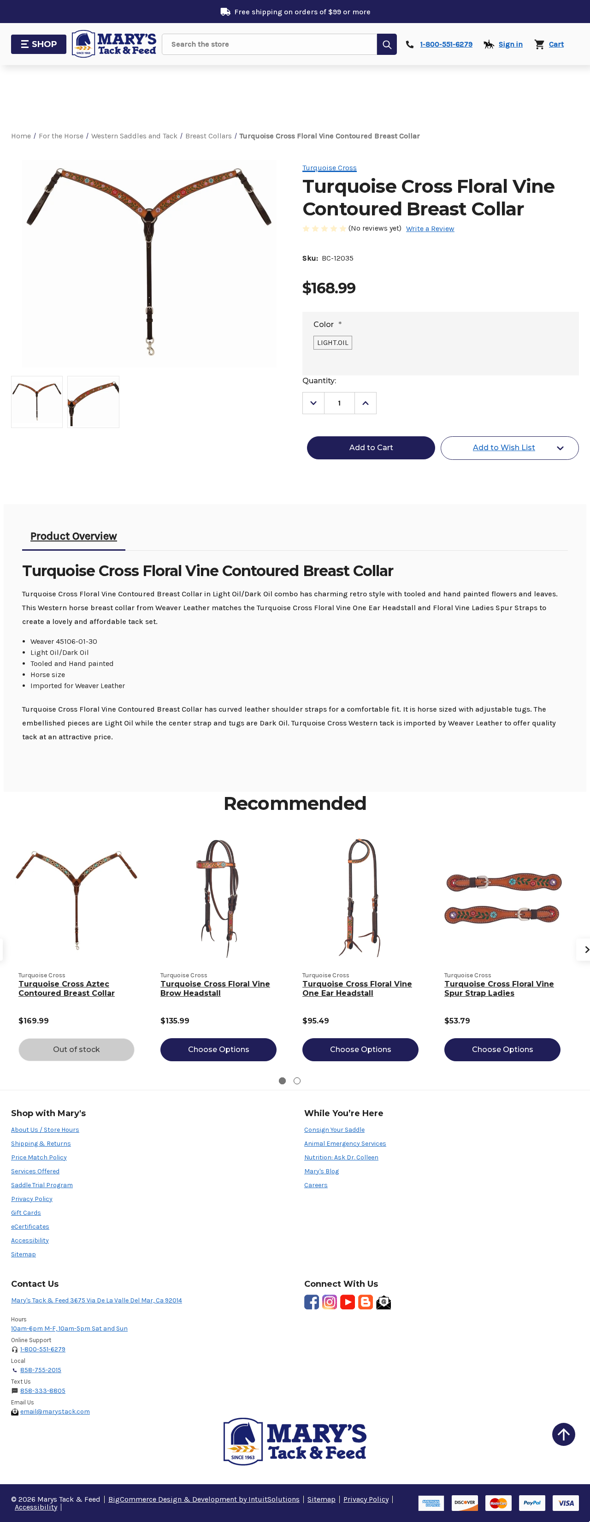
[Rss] (365, 1302)
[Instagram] (329, 1302)
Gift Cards (26, 1213)
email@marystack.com (55, 1411)
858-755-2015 (40, 1370)
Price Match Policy (39, 1157)
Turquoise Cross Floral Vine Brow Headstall (215, 989)
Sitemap (23, 1254)
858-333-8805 (42, 1391)
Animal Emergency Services (345, 1143)
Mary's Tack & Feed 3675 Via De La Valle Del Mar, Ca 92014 (96, 1300)
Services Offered (35, 1171)
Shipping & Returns (41, 1143)
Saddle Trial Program (42, 1185)
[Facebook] (311, 1302)
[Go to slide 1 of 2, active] (282, 1080)
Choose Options (218, 1049)
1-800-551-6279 (42, 1349)
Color (327, 324)
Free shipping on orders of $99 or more (302, 11)
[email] (383, 1302)
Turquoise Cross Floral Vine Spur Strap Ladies (499, 989)
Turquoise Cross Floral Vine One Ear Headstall (357, 989)
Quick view (76, 898)
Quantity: (319, 380)
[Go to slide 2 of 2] (297, 1080)
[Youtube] (347, 1302)
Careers (316, 1185)
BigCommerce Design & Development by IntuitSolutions (204, 1499)
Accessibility (30, 1240)
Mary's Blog (321, 1171)
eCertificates (30, 1227)
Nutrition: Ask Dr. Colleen (341, 1157)
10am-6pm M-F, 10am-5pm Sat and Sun (69, 1328)
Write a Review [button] (430, 228)
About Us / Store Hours (45, 1130)
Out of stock (76, 1049)
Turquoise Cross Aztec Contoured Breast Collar (66, 989)
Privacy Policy (32, 1199)
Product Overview (73, 535)
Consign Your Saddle (334, 1130)
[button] (563, 1434)
